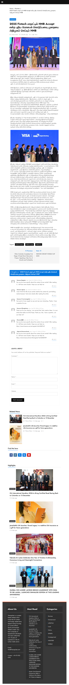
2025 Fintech (19, 244)
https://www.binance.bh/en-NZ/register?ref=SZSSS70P (31, 338)
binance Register (21, 280)
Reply (55, 286)
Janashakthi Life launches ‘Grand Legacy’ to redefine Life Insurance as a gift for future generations (40, 427)
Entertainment (52, 620)
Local (49, 627)
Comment (14, 356)
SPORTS (50, 633)
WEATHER (51, 640)
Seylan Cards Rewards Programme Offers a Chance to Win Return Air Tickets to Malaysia (35, 674)
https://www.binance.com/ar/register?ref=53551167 (30, 326)
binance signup (21, 289)
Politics (50, 630)
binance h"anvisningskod (23, 299)
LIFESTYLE (51, 623)
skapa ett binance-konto (23, 331)
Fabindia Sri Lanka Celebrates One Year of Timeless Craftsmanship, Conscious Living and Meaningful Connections (33, 559)
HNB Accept (29, 244)
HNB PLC (38, 244)
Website (13, 391)
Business (12, 19)
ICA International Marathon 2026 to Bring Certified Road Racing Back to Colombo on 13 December (40, 417)
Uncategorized (52, 637)
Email (13, 384)
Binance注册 (20, 320)
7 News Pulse (14, 34)
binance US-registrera (22, 308)
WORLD (50, 644)
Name (13, 377)
